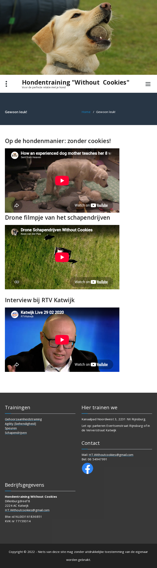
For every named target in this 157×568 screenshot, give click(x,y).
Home (86, 112)
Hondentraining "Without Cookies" (75, 82)
